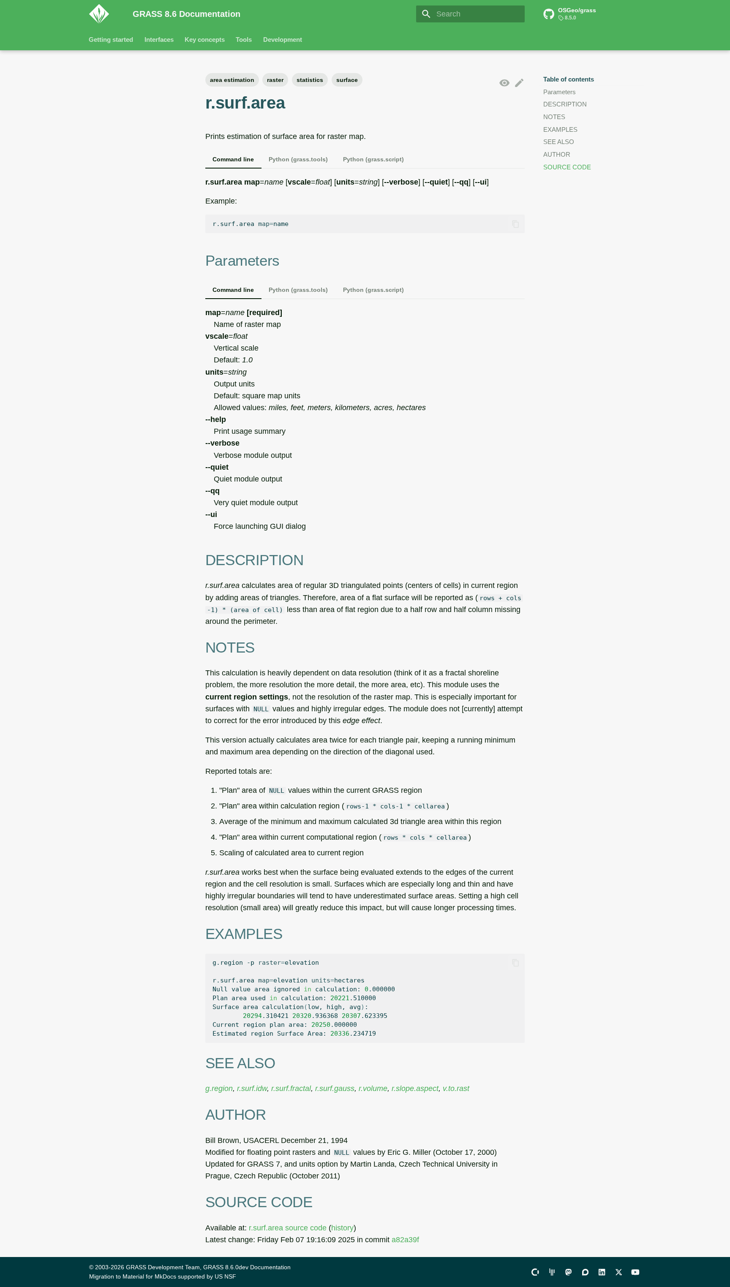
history (342, 1228)
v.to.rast (456, 1088)
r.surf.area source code (288, 1228)
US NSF (225, 1276)
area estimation (232, 79)
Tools (244, 39)
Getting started (111, 39)
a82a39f (405, 1239)
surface (347, 79)
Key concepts (205, 39)
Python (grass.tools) (298, 159)
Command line (233, 159)
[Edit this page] (519, 83)
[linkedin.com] (601, 1271)
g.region (219, 1088)
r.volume (373, 1088)
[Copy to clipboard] (515, 223)
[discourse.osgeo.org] (585, 1271)
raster (275, 79)
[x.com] (618, 1271)
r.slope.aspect (415, 1088)
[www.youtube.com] (635, 1271)
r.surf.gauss (334, 1088)
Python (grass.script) (373, 159)
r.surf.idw (252, 1088)
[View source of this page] (504, 83)
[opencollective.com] (535, 1271)
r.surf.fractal (291, 1088)
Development (282, 39)
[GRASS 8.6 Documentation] (103, 14)
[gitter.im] (552, 1271)
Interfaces (159, 39)
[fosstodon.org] (568, 1271)
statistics (310, 79)
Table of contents (568, 79)
